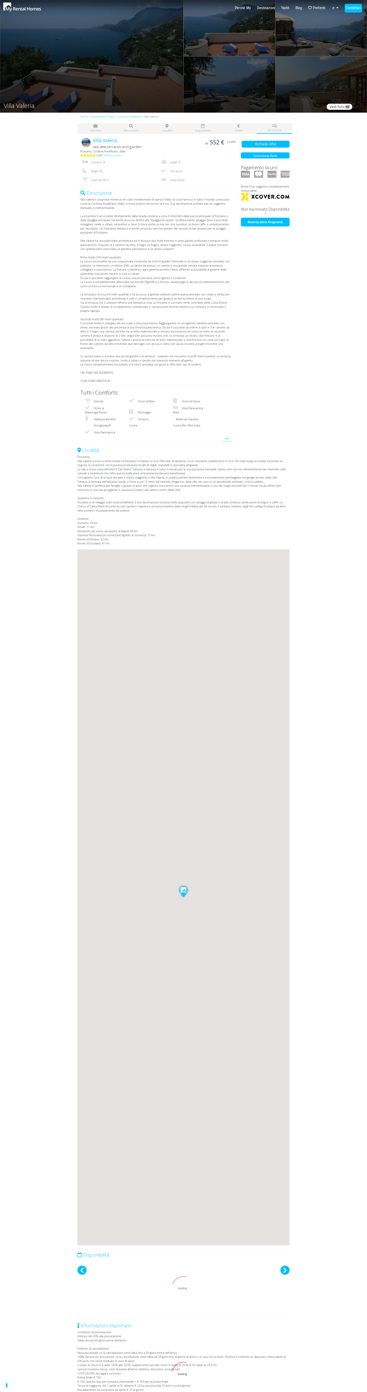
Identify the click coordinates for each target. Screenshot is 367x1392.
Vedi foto (95, 130)
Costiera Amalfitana (129, 116)
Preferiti (318, 8)
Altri (227, 438)
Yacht (285, 8)
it (333, 8)
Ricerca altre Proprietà (265, 222)
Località (167, 130)
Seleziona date (265, 155)
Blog (298, 8)
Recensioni (274, 130)
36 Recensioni (113, 155)
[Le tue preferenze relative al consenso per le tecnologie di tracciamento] (6, 1385)
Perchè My (243, 8)
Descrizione (131, 130)
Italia (111, 116)
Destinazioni (266, 8)
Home (84, 116)
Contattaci (353, 8)
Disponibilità (203, 130)
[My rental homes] (29, 9)
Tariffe (239, 130)
